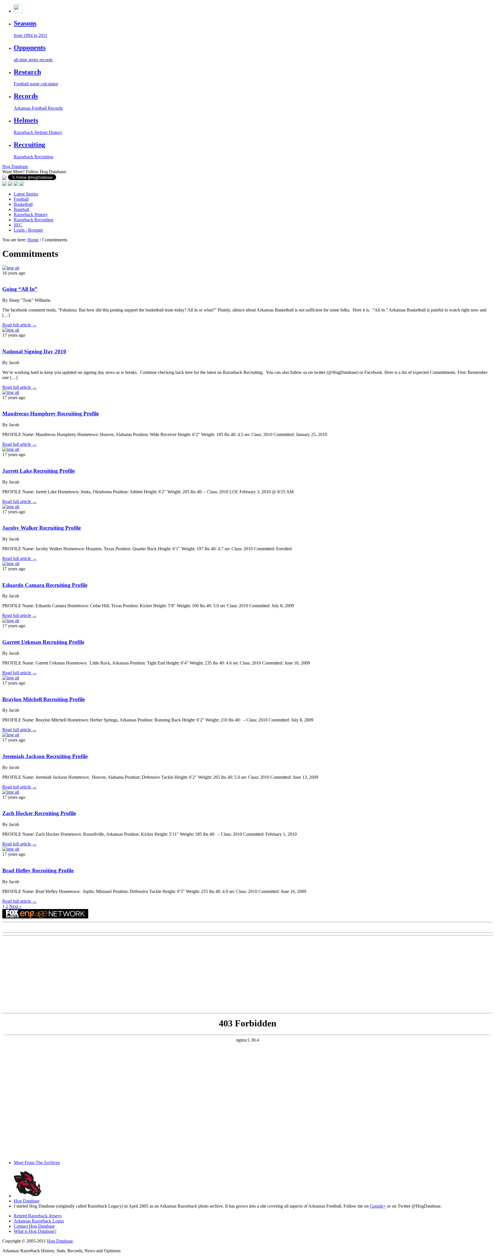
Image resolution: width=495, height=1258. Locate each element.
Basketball (23, 204)
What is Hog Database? (35, 1231)
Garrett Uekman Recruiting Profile (43, 642)
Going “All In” (20, 289)
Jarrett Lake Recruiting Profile (38, 471)
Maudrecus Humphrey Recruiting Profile (50, 414)
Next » (15, 906)
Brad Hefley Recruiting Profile (38, 870)
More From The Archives (37, 1162)
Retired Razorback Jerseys (38, 1215)
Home (33, 239)
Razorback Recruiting (33, 219)
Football (21, 199)
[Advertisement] (45, 973)
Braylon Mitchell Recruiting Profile (43, 699)
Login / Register (28, 230)
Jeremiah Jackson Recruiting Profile (45, 756)
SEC (18, 224)
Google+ (378, 1206)
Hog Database (27, 1200)
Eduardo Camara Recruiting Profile (44, 585)
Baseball (21, 209)
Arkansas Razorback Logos (39, 1220)
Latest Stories (26, 194)
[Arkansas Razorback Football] (18, 11)
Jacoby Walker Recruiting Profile (41, 528)
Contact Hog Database (34, 1226)
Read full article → (19, 324)
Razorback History (31, 214)
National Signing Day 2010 (34, 351)
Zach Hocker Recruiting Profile (39, 813)
